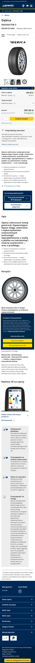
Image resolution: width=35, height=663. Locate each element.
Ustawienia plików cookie (17, 336)
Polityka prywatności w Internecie (16, 331)
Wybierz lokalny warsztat (10, 144)
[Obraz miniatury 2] (12, 82)
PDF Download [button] (6, 420)
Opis (3, 35)
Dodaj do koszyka (21, 119)
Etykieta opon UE (23, 35)
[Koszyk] (27, 5)
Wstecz (6, 15)
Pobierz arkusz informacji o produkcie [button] (11, 416)
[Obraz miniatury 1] (6, 82)
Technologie (11, 35)
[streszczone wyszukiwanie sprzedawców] (23, 5)
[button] (31, 5)
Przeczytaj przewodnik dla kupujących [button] (16, 199)
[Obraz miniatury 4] (24, 82)
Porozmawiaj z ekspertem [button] (16, 206)
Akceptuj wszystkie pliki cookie (17, 345)
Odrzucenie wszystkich (17, 340)
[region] (17, 331)
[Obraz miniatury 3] (18, 82)
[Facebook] (20, 591)
